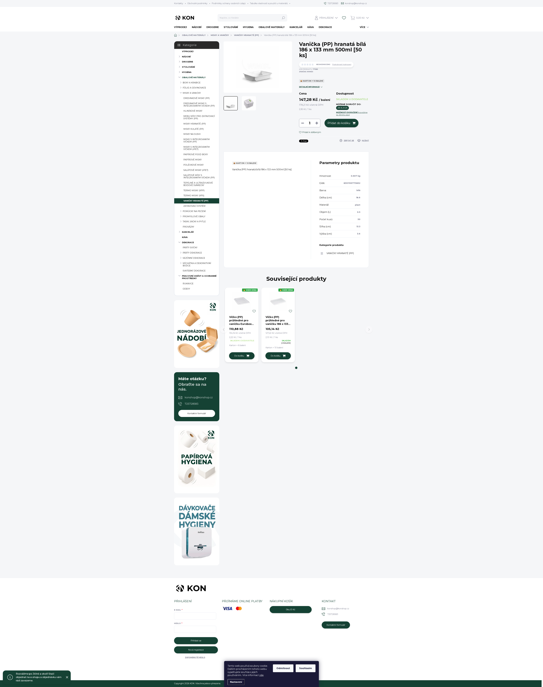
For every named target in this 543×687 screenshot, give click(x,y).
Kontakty (178, 3)
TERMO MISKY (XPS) (193, 195)
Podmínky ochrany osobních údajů (229, 3)
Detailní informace (309, 87)
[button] (296, 368)
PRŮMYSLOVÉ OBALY (194, 216)
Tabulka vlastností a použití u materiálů (269, 3)
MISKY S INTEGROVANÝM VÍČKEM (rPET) (196, 148)
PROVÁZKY (188, 227)
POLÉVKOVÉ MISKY (193, 165)
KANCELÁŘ (188, 232)
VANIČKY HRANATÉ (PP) (195, 201)
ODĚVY (186, 289)
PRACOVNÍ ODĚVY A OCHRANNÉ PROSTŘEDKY (199, 277)
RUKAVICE (188, 283)
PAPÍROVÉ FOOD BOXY (195, 154)
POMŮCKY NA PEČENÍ (194, 211)
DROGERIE (187, 61)
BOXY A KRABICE (192, 82)
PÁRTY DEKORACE (192, 253)
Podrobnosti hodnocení (341, 64)
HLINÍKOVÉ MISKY (192, 111)
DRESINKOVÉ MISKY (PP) (196, 98)
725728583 (191, 403)
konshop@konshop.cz (199, 397)
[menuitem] (181, 27)
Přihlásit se (196, 640)
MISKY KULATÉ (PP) (193, 129)
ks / (290, 609)
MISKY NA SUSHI (192, 134)
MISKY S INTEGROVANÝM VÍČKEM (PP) (196, 140)
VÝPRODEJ (187, 51)
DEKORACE (188, 242)
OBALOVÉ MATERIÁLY (194, 77)
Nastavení (236, 682)
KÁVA (185, 237)
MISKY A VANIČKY (192, 93)
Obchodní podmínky (197, 3)
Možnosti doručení (352, 113)
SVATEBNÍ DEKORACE (194, 270)
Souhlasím (305, 668)
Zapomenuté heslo (195, 657)
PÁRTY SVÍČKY (190, 247)
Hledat (283, 18)
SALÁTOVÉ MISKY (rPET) (195, 170)
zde (261, 675)
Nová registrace (196, 650)
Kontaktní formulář (196, 413)
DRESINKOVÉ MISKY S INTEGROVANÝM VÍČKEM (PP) (199, 104)
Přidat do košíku (338, 123)
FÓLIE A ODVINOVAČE (194, 87)
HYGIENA (186, 72)
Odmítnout (283, 668)
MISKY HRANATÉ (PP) (194, 124)
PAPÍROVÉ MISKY (192, 159)
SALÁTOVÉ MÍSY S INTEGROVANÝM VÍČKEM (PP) (199, 176)
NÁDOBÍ (186, 56)
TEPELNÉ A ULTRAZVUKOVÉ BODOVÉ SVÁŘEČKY (198, 184)
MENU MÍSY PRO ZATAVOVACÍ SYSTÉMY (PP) (199, 117)
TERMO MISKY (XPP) (193, 190)
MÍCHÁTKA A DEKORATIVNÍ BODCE (197, 264)
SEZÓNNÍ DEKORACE (194, 258)
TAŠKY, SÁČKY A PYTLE (194, 221)
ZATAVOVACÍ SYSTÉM (194, 206)
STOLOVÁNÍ (188, 67)
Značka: (306, 72)
